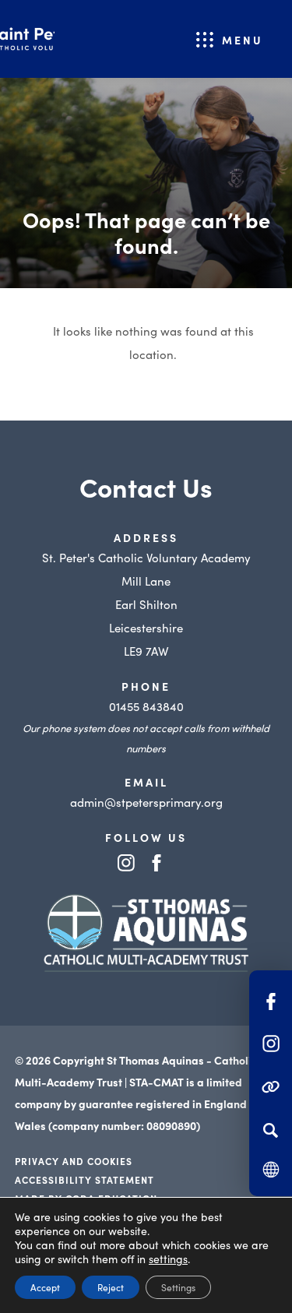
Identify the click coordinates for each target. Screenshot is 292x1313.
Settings (178, 1287)
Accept (45, 1287)
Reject (110, 1287)
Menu (242, 40)
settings (168, 1258)
